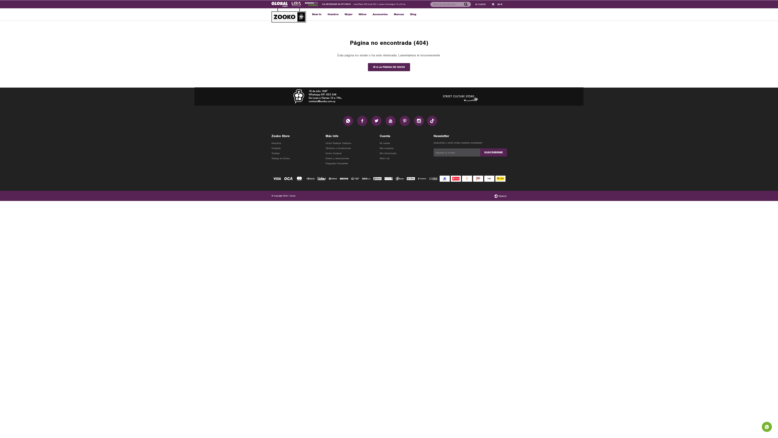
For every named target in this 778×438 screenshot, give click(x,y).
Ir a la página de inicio (389, 67)
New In (317, 14)
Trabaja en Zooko (280, 158)
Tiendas (275, 153)
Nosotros (276, 143)
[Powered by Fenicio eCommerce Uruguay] (500, 196)
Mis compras (386, 148)
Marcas (399, 14)
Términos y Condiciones (338, 148)
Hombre (333, 14)
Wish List (384, 158)
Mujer (349, 14)
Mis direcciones (388, 153)
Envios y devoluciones (337, 158)
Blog (413, 14)
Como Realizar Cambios (338, 143)
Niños (363, 14)
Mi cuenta (385, 143)
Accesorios (380, 14)
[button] (466, 4)
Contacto (276, 148)
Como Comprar (334, 153)
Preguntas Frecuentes (337, 163)
